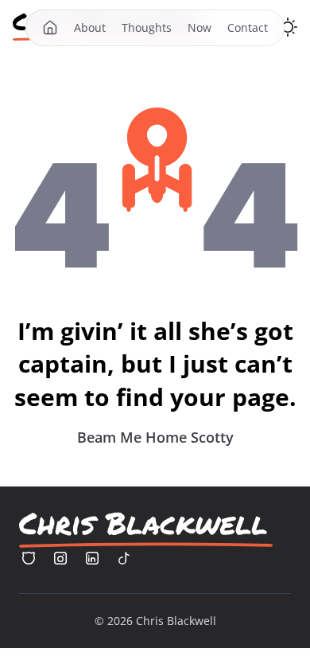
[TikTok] (124, 558)
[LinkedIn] (92, 558)
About (90, 27)
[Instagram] (60, 558)
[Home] (50, 27)
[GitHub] (28, 558)
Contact (247, 27)
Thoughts (147, 27)
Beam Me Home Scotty (155, 437)
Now (199, 27)
